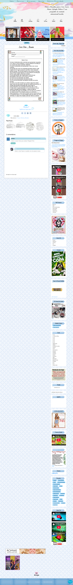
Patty (16, 148)
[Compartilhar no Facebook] (17, 116)
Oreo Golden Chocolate (61, 58)
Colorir (54, 348)
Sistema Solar (55, 365)
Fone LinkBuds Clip (60, 91)
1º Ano (54, 334)
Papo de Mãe (55, 208)
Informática (54, 356)
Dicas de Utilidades (57, 484)
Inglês (54, 357)
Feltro (61, 499)
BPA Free (54, 204)
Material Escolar (55, 360)
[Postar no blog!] (15, 116)
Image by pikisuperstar (58, 465)
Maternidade (61, 501)
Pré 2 (53, 363)
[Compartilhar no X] (16, 116)
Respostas (12, 145)
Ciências (22, 117)
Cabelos (55, 480)
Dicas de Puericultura (56, 207)
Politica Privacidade (55, 1)
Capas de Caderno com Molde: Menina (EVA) (61, 101)
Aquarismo (54, 241)
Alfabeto (54, 344)
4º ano (18, 117)
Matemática (55, 358)
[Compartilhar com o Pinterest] (18, 116)
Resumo (27, 117)
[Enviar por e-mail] (14, 116)
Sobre (12, 1)
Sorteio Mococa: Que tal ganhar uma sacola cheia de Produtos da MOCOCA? (61, 109)
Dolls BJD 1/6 (59, 75)
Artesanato (31, 1)
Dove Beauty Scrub (55, 142)
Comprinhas (62, 495)
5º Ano (54, 341)
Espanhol (54, 351)
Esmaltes (55, 501)
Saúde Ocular (56, 499)
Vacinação (54, 212)
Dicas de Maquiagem (57, 491)
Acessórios (62, 493)
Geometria (54, 353)
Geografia (54, 352)
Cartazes (54, 347)
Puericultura (55, 209)
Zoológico (54, 245)
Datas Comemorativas (57, 325)
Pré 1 (53, 362)
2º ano (54, 337)
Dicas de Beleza (61, 480)
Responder (13, 143)
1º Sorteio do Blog (56, 336)
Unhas (61, 486)
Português (54, 361)
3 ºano (54, 338)
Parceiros (20, 1)
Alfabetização (55, 343)
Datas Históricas (56, 327)
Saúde (55, 482)
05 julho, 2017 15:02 (43, 138)
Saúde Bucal (56, 495)
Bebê (53, 205)
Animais (54, 240)
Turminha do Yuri (7, 6)
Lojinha (41, 1)
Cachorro (54, 242)
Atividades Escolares (56, 346)
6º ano (54, 342)
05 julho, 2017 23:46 (41, 148)
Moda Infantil (56, 486)
